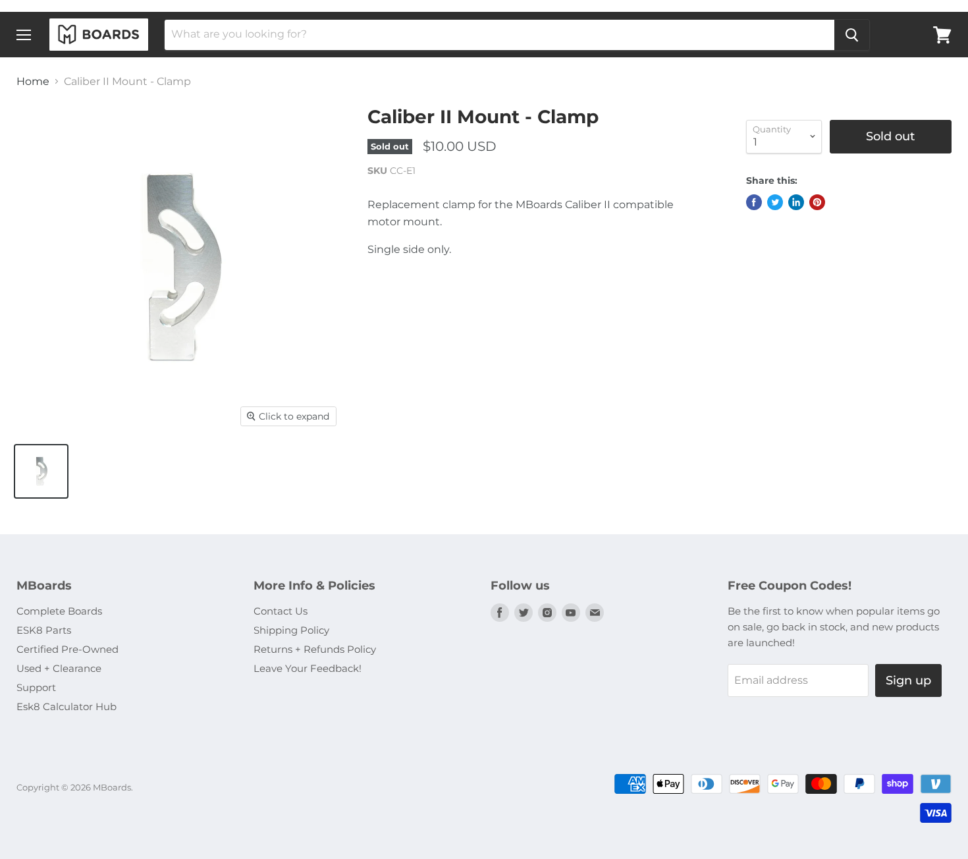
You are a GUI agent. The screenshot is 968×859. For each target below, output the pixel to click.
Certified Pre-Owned (67, 649)
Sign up (908, 680)
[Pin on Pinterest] (817, 202)
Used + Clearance (58, 668)
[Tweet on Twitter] (775, 202)
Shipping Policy (291, 630)
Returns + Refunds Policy (315, 649)
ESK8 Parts (43, 630)
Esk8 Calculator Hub (66, 706)
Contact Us (281, 611)
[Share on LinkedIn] (796, 202)
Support (36, 687)
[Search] (851, 35)
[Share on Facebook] (754, 202)
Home (32, 82)
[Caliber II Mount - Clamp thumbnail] (41, 471)
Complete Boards (59, 611)
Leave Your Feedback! (308, 668)
